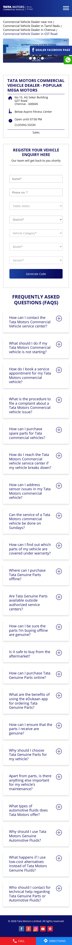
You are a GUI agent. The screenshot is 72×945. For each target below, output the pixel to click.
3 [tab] (38, 58)
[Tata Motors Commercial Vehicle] (18, 8)
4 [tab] (42, 58)
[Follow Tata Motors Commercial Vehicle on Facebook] (22, 929)
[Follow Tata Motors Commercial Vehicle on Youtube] (43, 929)
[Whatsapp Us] (68, 60)
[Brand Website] (50, 929)
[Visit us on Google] (29, 929)
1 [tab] (30, 58)
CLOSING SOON (25, 125)
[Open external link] (51, 53)
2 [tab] (34, 58)
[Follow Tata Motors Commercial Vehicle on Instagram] (36, 929)
